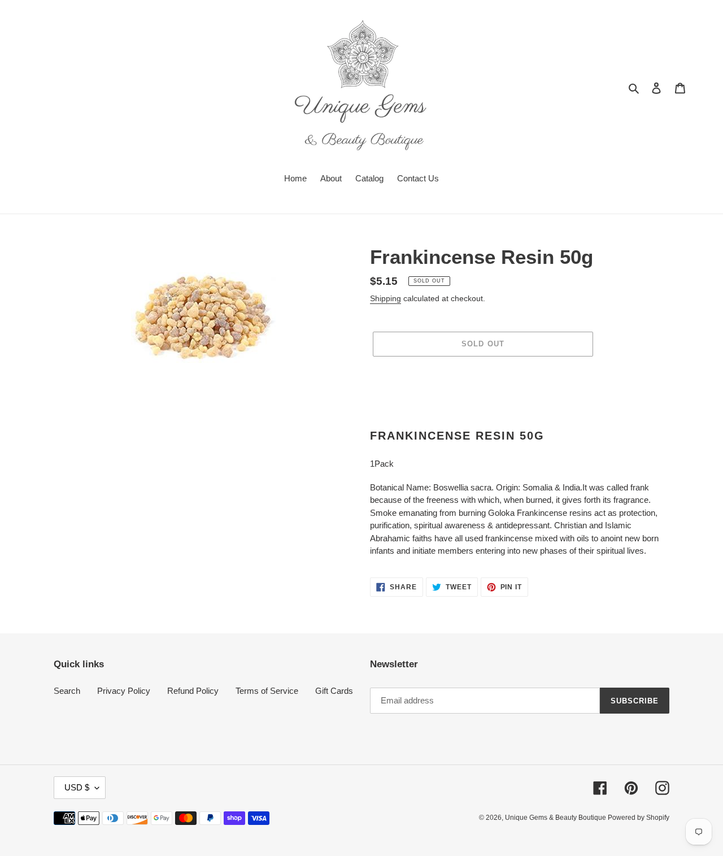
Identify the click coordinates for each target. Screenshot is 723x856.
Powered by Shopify (638, 818)
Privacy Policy (123, 691)
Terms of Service (267, 691)
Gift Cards (334, 691)
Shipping (385, 298)
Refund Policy (193, 691)
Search (67, 691)
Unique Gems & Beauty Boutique (556, 818)
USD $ (76, 787)
